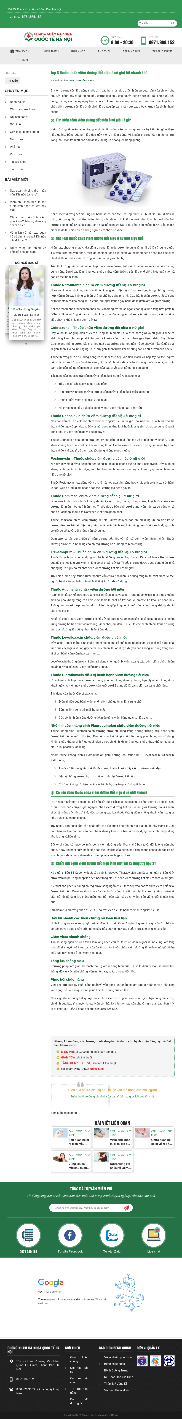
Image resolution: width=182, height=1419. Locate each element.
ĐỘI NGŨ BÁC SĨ (26, 262)
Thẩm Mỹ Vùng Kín (116, 1383)
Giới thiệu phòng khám (24, 131)
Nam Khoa (16, 139)
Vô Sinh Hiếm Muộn (117, 1390)
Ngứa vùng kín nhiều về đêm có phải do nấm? (28, 249)
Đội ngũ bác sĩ (19, 116)
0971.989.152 (31, 16)
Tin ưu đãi (16, 169)
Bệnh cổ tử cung (114, 1363)
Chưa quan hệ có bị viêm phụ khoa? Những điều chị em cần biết (28, 221)
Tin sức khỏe (162, 51)
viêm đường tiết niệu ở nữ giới (95, 258)
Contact (21, 60)
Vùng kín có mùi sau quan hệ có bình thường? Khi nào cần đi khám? (28, 236)
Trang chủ (23, 51)
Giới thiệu (51, 51)
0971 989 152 (25, 1379)
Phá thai (104, 51)
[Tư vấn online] (155, 1360)
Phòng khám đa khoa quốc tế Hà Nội (100, 1415)
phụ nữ (123, 295)
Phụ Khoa (78, 51)
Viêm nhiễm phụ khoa (118, 1357)
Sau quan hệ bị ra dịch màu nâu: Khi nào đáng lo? (28, 192)
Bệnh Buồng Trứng (116, 1370)
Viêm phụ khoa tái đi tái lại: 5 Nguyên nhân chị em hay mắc (28, 205)
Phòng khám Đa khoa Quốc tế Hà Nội (33, 1349)
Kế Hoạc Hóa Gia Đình (118, 1377)
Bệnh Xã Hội (131, 51)
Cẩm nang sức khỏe (23, 109)
